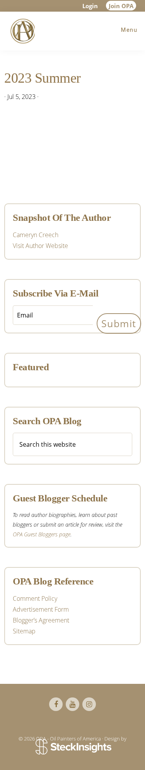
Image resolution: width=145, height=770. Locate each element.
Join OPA (121, 6)
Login (90, 6)
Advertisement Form (41, 609)
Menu (129, 29)
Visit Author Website (40, 245)
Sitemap (24, 631)
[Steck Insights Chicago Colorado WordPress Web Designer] (72, 747)
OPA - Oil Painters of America (21, 31)
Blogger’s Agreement (41, 620)
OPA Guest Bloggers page (41, 534)
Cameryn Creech (35, 235)
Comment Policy (35, 598)
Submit (118, 323)
